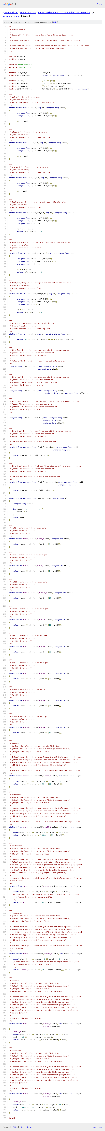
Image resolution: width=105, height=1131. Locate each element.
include (6, 16)
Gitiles (15, 1127)
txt (94, 1127)
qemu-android (10, 12)
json (100, 1127)
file (55, 22)
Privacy (22, 1127)
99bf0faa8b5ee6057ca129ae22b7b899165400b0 (64, 12)
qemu (16, 16)
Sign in (99, 4)
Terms (29, 1127)
